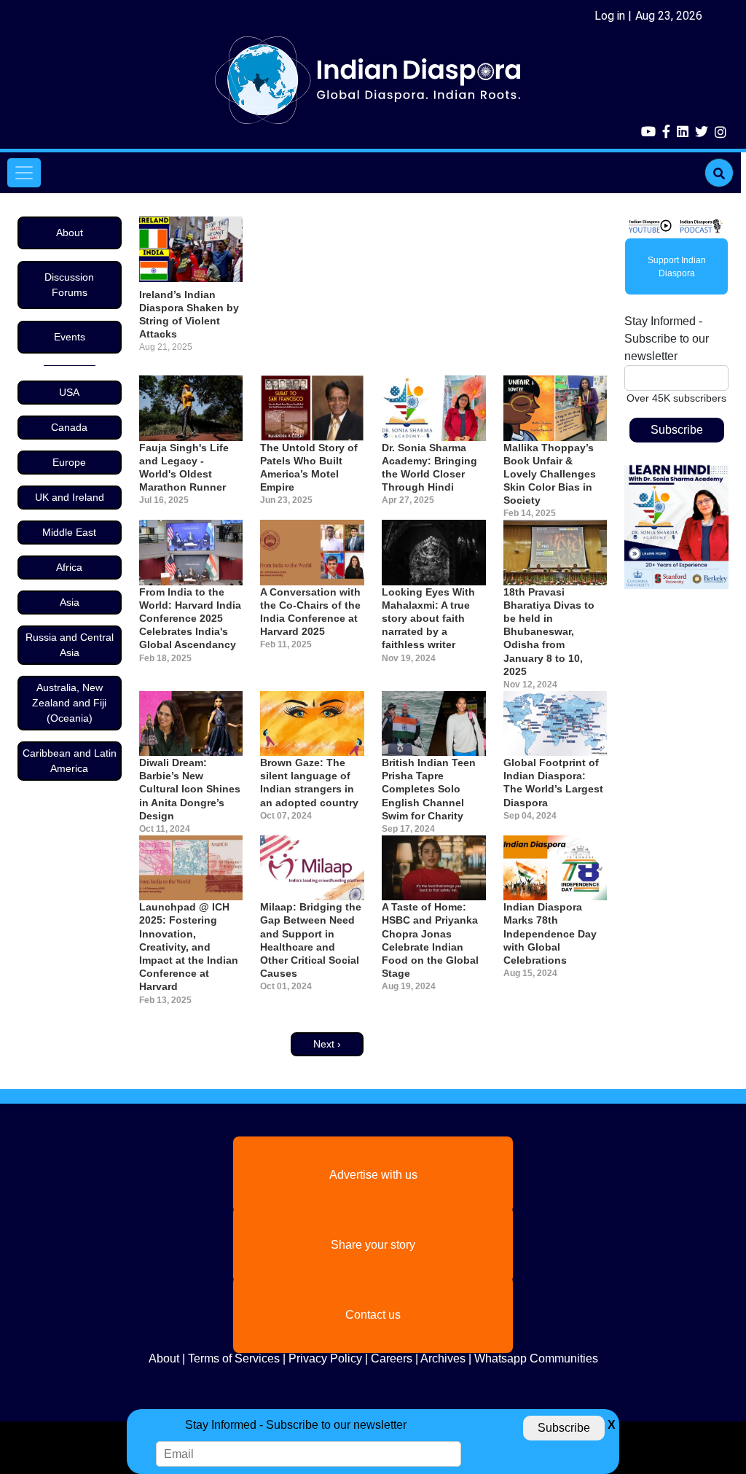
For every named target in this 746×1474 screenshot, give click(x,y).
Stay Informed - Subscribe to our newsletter (666, 338)
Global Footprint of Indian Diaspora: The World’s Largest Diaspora (553, 782)
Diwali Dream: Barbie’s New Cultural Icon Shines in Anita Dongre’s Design (189, 789)
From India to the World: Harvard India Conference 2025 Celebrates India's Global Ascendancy (190, 618)
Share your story (373, 1245)
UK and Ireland (69, 497)
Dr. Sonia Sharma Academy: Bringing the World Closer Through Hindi (429, 468)
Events (69, 337)
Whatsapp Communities (536, 1358)
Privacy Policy (325, 1358)
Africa (69, 567)
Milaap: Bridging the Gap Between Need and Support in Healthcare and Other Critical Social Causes (310, 940)
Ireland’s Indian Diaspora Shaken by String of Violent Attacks (189, 314)
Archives (443, 1358)
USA (69, 392)
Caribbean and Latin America (70, 760)
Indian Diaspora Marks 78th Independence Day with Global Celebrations (550, 933)
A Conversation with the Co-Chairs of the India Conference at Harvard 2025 (310, 612)
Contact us (373, 1315)
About (69, 232)
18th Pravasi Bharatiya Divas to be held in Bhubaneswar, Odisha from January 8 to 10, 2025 (548, 631)
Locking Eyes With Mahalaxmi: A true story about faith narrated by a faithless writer (428, 618)
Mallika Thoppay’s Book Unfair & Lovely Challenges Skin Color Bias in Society (549, 474)
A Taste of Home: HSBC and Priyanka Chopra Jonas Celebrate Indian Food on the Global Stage (430, 940)
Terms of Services (234, 1358)
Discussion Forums (69, 284)
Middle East (69, 532)
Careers (391, 1358)
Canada (69, 427)
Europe (69, 462)
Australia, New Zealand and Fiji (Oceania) (69, 703)
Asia (69, 602)
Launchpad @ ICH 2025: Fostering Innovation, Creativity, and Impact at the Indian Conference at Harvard (188, 946)
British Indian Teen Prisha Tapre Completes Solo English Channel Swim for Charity (429, 789)
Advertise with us (373, 1175)
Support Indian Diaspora (677, 266)
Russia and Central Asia (69, 644)
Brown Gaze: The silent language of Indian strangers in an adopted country (309, 782)
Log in (609, 16)
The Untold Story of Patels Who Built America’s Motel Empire (309, 468)
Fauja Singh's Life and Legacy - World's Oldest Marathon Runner (184, 468)
